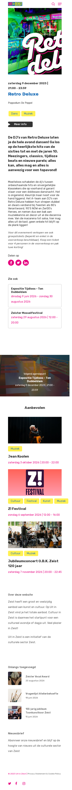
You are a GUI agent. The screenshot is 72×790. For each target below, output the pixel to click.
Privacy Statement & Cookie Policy (44, 774)
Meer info (20, 124)
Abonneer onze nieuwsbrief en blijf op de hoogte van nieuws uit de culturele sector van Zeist (34, 746)
